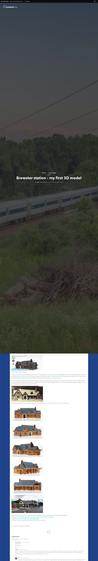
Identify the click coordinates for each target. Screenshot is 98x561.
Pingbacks (25, 539)
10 (49, 174)
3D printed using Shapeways (20, 376)
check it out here (57, 378)
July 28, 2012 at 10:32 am (25, 542)
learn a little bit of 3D (52, 374)
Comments (16, 539)
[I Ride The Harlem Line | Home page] (10, 7)
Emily (38, 182)
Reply (16, 547)
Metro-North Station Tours (16, 1)
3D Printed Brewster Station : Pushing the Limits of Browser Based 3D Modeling (35, 517)
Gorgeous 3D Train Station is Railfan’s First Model (27, 518)
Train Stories (52, 173)
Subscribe (27, 1)
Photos (44, 173)
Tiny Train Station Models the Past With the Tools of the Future (31, 520)
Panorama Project (5, 1)
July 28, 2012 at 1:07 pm (23, 549)
